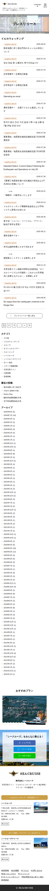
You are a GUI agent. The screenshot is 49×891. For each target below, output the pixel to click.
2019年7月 (8, 566)
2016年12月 (8, 622)
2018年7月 (8, 597)
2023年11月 (8, 461)
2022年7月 (8, 503)
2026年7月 (8, 415)
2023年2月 (8, 485)
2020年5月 (8, 548)
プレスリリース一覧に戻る (24, 316)
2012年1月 (8, 667)
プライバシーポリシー (10, 877)
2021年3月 (8, 524)
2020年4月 (8, 552)
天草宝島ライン (10, 369)
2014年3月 (8, 643)
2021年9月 (8, 513)
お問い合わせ (37, 871)
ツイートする (26, 749)
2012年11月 (8, 657)
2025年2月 (8, 436)
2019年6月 (8, 569)
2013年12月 (8, 646)
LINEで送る (26, 756)
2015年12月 (8, 625)
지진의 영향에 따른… (12, 391)
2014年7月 (8, 636)
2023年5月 (8, 475)
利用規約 (5, 880)
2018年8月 (8, 594)
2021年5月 (8, 520)
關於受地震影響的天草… (13, 398)
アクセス (25, 871)
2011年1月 (8, 674)
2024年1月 (8, 457)
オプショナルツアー (11, 348)
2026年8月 (8, 412)
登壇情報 (7, 376)
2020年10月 (8, 538)
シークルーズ (9, 355)
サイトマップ (24, 874)
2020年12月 (8, 534)
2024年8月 (8, 454)
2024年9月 (8, 450)
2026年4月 (8, 419)
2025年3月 (8, 433)
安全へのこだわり (9, 874)
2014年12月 (8, 629)
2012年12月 (8, 653)
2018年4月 (8, 608)
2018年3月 (8, 611)
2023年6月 (8, 471)
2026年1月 (8, 426)
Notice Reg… (9, 394)
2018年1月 (8, 618)
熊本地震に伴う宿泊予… (13, 387)
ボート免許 (8, 362)
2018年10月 (8, 587)
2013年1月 (8, 650)
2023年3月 (8, 482)
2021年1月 (8, 531)
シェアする (26, 743)
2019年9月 (8, 559)
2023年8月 (8, 468)
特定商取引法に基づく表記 (32, 877)
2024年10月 (8, 447)
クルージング (9, 352)
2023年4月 (8, 478)
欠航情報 (7, 373)
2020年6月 (8, 545)
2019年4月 (8, 573)
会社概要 (15, 871)
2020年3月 (8, 555)
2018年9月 (8, 590)
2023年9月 (8, 464)
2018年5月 (8, 604)
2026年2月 (8, 422)
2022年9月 (8, 499)
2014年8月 (8, 632)
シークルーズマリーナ (12, 359)
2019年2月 (8, 576)
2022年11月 (8, 496)
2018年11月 (8, 583)
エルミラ (7, 345)
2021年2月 (8, 527)
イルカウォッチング (11, 341)
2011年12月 (8, 671)
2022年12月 (8, 492)
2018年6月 (8, 601)
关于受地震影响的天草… (13, 401)
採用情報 (5, 871)
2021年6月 (8, 517)
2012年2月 (8, 664)
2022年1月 (8, 506)
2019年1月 (8, 580)
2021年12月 (8, 510)
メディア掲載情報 (11, 366)
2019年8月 (8, 562)
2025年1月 (8, 440)
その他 (6, 338)
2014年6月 (8, 639)
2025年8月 (8, 429)
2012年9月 (8, 660)
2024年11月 (8, 443)
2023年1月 (8, 489)
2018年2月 (8, 615)
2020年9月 (8, 541)
